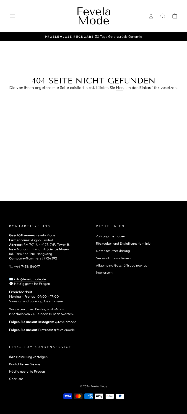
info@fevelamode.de (30, 279)
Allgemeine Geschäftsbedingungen (122, 265)
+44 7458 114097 (27, 266)
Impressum (104, 272)
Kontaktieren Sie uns (24, 364)
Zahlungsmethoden (110, 236)
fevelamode (64, 330)
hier (119, 87)
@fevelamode (65, 322)
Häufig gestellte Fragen (32, 284)
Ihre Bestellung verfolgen (28, 357)
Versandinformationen (113, 258)
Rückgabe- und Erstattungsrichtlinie (123, 243)
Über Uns (16, 379)
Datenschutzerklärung (113, 251)
